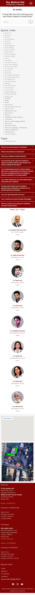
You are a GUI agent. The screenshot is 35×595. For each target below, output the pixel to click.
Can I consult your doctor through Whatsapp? (16, 199)
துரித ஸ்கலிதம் (9, 104)
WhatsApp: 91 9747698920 (9, 547)
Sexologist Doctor (10, 141)
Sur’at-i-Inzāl (9, 90)
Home (7, 58)
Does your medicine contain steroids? (13, 156)
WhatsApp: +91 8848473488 (10, 508)
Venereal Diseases (10, 94)
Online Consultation (11, 67)
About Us (8, 33)
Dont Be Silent (9, 39)
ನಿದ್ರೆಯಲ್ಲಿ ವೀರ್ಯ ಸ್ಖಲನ (11, 111)
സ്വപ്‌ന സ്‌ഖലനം (10, 134)
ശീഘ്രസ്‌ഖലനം (10, 132)
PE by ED (8, 71)
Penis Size (8, 73)
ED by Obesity (9, 48)
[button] (31, 3)
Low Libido (8, 60)
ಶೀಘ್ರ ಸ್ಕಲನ (7, 115)
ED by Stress (9, 52)
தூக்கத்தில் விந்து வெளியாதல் (13, 106)
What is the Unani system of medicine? (14, 147)
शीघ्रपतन (7, 100)
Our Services (9, 69)
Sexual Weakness (10, 81)
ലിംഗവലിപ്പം (8, 123)
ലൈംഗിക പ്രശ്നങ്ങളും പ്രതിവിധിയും (16, 127)
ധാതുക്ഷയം (8, 119)
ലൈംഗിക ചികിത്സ (10, 125)
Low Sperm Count (11, 62)
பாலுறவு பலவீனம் (9, 108)
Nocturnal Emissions (11, 64)
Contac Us (8, 35)
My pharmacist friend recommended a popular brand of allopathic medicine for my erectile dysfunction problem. (15, 188)
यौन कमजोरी (8, 98)
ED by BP (8, 43)
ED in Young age (10, 54)
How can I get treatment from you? (13, 194)
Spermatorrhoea (10, 85)
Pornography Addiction (12, 75)
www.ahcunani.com (7, 539)
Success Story (9, 88)
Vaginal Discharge (10, 92)
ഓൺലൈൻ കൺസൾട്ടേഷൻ (14, 117)
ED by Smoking (10, 50)
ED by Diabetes (10, 45)
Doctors (7, 37)
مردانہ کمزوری (9, 96)
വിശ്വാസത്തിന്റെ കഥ (11, 129)
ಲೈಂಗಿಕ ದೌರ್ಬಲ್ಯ (9, 113)
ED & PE (7, 41)
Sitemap (7, 83)
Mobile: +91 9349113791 (8, 503)
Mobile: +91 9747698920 (8, 543)
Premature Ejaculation (12, 77)
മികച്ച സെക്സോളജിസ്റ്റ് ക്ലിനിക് (15, 121)
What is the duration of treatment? (12, 152)
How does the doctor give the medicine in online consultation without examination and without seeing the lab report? (16, 162)
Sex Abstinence (10, 79)
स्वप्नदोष (7, 102)
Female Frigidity (10, 56)
